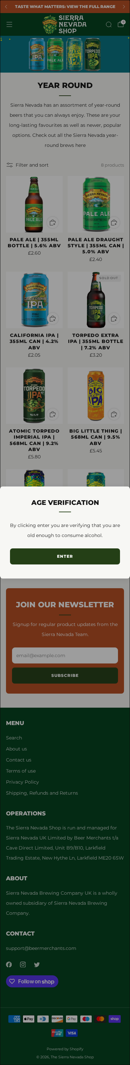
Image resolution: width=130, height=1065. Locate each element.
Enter (65, 556)
